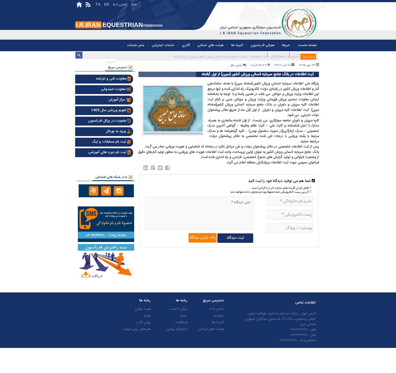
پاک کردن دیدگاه (203, 237)
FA (98, 5)
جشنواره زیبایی (176, 329)
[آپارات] (93, 191)
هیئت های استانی (210, 45)
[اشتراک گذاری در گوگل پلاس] (153, 169)
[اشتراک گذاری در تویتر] (160, 169)
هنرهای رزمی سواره (137, 329)
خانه (134, 5)
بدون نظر (236, 65)
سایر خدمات (135, 45)
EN (106, 5)
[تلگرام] (106, 191)
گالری (186, 45)
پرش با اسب (178, 309)
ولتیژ (147, 316)
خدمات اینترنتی (163, 45)
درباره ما (219, 316)
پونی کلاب (143, 322)
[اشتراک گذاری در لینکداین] (145, 169)
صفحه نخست (307, 45)
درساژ (183, 316)
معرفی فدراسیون (263, 45)
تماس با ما (120, 5)
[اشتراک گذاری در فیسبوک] (167, 169)
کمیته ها (237, 45)
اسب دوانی (143, 309)
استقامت (181, 322)
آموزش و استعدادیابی (284, 57)
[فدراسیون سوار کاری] (267, 39)
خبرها (286, 45)
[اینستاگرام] (119, 191)
